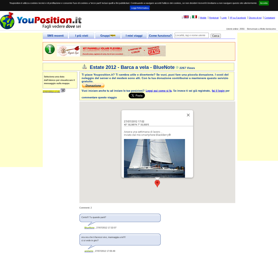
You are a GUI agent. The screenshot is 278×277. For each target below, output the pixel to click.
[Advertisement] (21, 106)
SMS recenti (55, 35)
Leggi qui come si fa (159, 90)
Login (224, 17)
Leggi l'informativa (140, 8)
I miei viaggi (134, 35)
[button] (157, 183)
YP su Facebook (238, 17)
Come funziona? (160, 35)
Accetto (264, 3)
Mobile (203, 17)
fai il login (218, 90)
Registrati (214, 17)
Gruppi (105, 35)
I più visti (81, 35)
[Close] (188, 115)
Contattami (269, 17)
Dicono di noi (255, 17)
